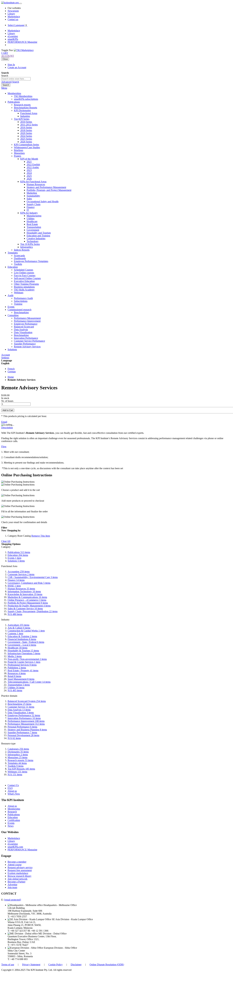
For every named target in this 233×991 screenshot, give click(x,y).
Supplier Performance (22, 732)
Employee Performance (24, 715)
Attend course (15, 864)
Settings (5, 357)
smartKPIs (13, 39)
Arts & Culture (19, 627)
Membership (14, 808)
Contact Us (13, 785)
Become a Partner (16, 881)
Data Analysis (19, 709)
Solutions (16, 560)
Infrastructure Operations (24, 653)
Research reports (20, 760)
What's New (14, 793)
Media (15, 656)
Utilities (16, 687)
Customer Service (21, 707)
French (11, 368)
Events (14, 558)
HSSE (14, 585)
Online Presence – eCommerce (27, 600)
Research (12, 811)
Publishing (17, 667)
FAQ (10, 788)
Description (7, 427)
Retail (14, 676)
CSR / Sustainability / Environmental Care (33, 577)
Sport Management (21, 679)
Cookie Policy (55, 964)
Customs (15, 633)
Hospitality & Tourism (23, 650)
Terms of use (7, 964)
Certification (14, 820)
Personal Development (23, 735)
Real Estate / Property (23, 670)
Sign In (11, 64)
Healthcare (17, 647)
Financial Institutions (22, 639)
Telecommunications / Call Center (29, 682)
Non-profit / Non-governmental (27, 659)
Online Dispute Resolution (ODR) (107, 964)
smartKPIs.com (15, 846)
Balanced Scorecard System (27, 701)
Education (18, 555)
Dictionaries (18, 751)
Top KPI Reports (21, 768)
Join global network (17, 878)
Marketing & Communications (27, 597)
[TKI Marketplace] (24, 50)
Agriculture (18, 625)
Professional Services (22, 664)
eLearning (13, 36)
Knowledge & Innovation (25, 594)
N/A (15, 614)
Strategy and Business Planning (27, 729)
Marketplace (14, 16)
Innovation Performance (24, 718)
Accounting (19, 571)
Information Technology (24, 591)
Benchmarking (19, 704)
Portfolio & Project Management (28, 602)
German (12, 371)
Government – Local (22, 645)
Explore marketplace (18, 873)
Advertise (12, 884)
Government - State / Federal (26, 642)
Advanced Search (10, 81)
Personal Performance (22, 726)
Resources (17, 673)
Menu (4, 88)
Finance (16, 580)
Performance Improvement (26, 721)
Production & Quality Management (29, 605)
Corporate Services (21, 574)
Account (5, 354)
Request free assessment (20, 870)
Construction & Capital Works (26, 630)
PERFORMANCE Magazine (22, 42)
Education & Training (22, 636)
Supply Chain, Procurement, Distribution (33, 611)
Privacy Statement (31, 964)
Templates (17, 763)
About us (12, 791)
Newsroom (13, 10)
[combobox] (16, 78)
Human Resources (21, 588)
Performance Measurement (26, 724)
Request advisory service (20, 867)
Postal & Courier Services (24, 662)
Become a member (17, 861)
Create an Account (17, 67)
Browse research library (19, 876)
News (10, 826)
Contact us (13, 19)
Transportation (19, 684)
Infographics (18, 754)
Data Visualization (21, 712)
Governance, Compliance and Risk (29, 583)
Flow (3, 446)
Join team (12, 887)
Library (11, 13)
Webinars (17, 771)
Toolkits (15, 766)
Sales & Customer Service (25, 608)
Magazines (17, 757)
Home (11, 377)
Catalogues (18, 749)
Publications (19, 552)
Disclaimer (76, 964)
